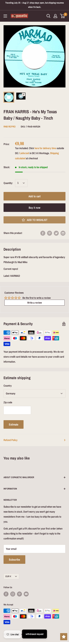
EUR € (8, 576)
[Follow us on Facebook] (6, 594)
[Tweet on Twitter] (56, 233)
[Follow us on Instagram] (12, 594)
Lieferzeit (24, 153)
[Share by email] (63, 233)
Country (8, 385)
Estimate (13, 424)
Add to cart (34, 196)
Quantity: (8, 183)
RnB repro (10, 126)
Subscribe (14, 559)
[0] (62, 16)
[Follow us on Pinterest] (19, 594)
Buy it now (34, 208)
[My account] (55, 16)
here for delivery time (45, 148)
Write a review (34, 302)
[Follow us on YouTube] (26, 594)
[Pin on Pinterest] (49, 233)
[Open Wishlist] (63, 636)
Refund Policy (11, 440)
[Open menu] (5, 16)
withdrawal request (35, 634)
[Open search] (48, 16)
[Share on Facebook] (42, 233)
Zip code (8, 402)
